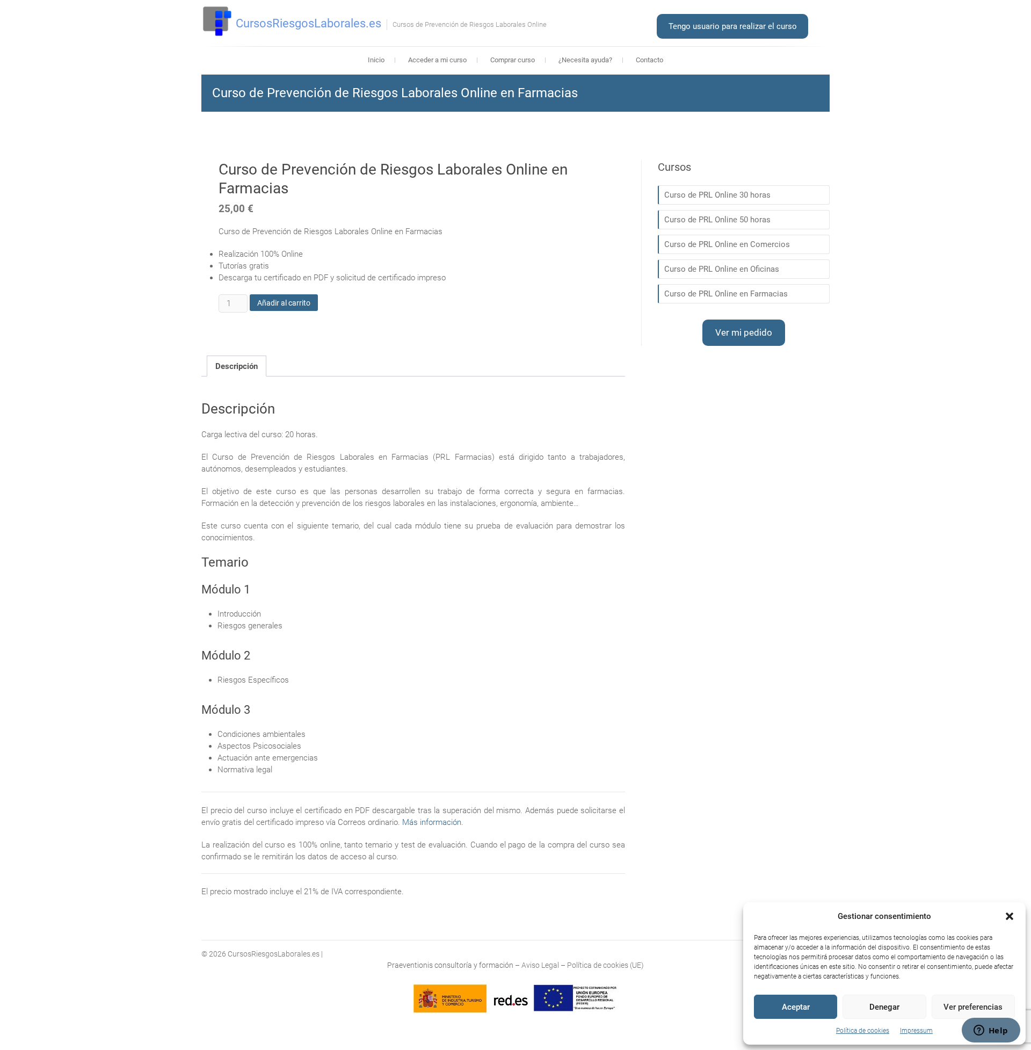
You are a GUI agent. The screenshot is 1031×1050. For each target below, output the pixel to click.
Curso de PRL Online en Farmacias (726, 294)
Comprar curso (512, 60)
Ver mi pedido (743, 332)
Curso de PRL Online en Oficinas (721, 269)
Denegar (884, 1007)
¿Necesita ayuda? (585, 60)
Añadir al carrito (283, 303)
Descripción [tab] (236, 366)
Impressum (916, 1030)
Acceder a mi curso (437, 60)
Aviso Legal (540, 965)
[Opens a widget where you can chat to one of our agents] (990, 1031)
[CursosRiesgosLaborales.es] (217, 21)
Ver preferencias (973, 1007)
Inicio (376, 60)
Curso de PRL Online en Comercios (727, 244)
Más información (431, 822)
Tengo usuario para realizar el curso (733, 26)
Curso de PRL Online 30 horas (717, 195)
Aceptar (796, 1007)
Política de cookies (862, 1030)
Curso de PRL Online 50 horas (717, 220)
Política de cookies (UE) (605, 965)
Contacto (649, 60)
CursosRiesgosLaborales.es (308, 23)
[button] (1009, 916)
